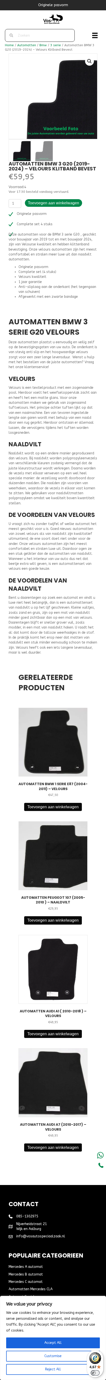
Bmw (43, 45)
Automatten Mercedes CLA (31, 1289)
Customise (53, 1356)
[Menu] (95, 35)
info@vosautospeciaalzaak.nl (40, 1236)
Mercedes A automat (26, 1267)
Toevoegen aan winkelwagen (53, 203)
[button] (89, 61)
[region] (53, 1338)
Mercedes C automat (26, 1282)
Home (9, 45)
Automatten (26, 45)
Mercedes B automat (26, 1274)
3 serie (55, 45)
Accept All (53, 1343)
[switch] (95, 1373)
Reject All (53, 1369)
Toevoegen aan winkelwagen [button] (53, 807)
